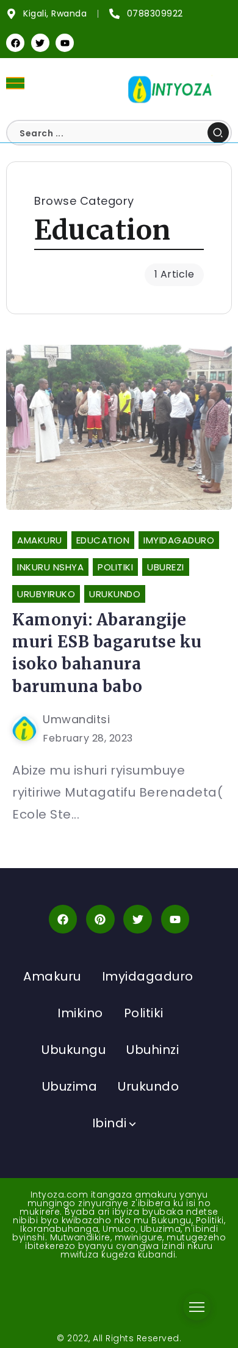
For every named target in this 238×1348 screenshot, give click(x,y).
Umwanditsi (76, 719)
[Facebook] (15, 43)
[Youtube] (65, 43)
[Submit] (218, 132)
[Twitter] (40, 43)
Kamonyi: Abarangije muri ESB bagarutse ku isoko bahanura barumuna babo (107, 653)
